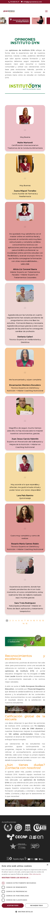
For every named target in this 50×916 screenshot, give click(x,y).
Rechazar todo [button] (36, 905)
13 (43, 621)
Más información (35, 874)
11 (37, 621)
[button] (25, 264)
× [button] (47, 865)
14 (23, 623)
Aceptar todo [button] (12, 905)
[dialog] (25, 889)
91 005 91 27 (14, 2)
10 (34, 621)
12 (40, 621)
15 (26, 623)
